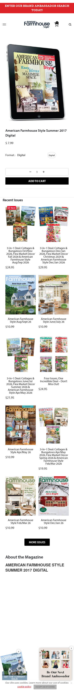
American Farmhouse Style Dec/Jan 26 (53, 521)
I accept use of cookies (45, 687)
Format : (10, 155)
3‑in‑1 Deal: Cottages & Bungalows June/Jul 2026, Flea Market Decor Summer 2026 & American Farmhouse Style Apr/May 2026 (20, 385)
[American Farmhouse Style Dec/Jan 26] (53, 496)
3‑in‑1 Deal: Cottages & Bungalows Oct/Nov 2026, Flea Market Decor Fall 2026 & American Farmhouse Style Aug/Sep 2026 (20, 255)
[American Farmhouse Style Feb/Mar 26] (20, 496)
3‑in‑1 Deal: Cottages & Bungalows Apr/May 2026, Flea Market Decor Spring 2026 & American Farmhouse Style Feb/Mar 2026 (53, 456)
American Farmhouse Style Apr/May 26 (20, 450)
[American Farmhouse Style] (37, 25)
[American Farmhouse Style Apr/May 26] (20, 425)
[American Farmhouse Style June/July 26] (53, 294)
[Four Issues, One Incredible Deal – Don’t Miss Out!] (53, 354)
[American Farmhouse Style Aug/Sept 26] (20, 294)
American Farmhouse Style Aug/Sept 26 (20, 320)
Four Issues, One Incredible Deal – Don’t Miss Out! (53, 381)
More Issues (37, 542)
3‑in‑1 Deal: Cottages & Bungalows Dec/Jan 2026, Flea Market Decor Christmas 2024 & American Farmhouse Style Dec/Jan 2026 (53, 255)
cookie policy (24, 686)
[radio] (51, 155)
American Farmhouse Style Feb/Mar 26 (20, 521)
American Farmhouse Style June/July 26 (53, 320)
